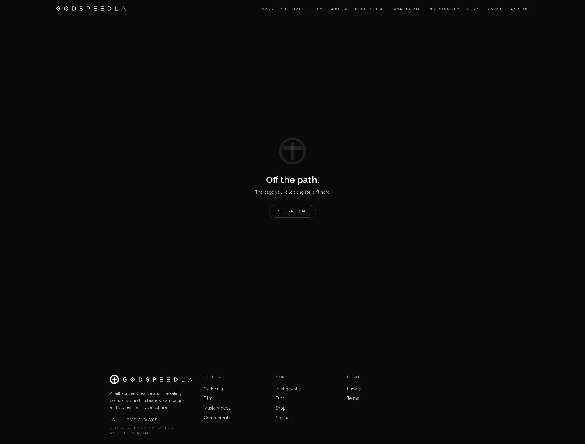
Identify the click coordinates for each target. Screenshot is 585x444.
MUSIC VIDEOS (369, 9)
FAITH (300, 9)
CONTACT (495, 9)
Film (208, 398)
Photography (288, 388)
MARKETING (274, 9)
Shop (280, 408)
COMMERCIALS (406, 9)
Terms (353, 398)
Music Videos (217, 408)
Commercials (217, 417)
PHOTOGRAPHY (444, 9)
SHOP (472, 9)
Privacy (354, 388)
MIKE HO (339, 9)
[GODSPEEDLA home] (91, 8)
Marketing (213, 388)
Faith (279, 398)
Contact (283, 417)
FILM (318, 9)
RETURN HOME (292, 211)
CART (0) (520, 9)
